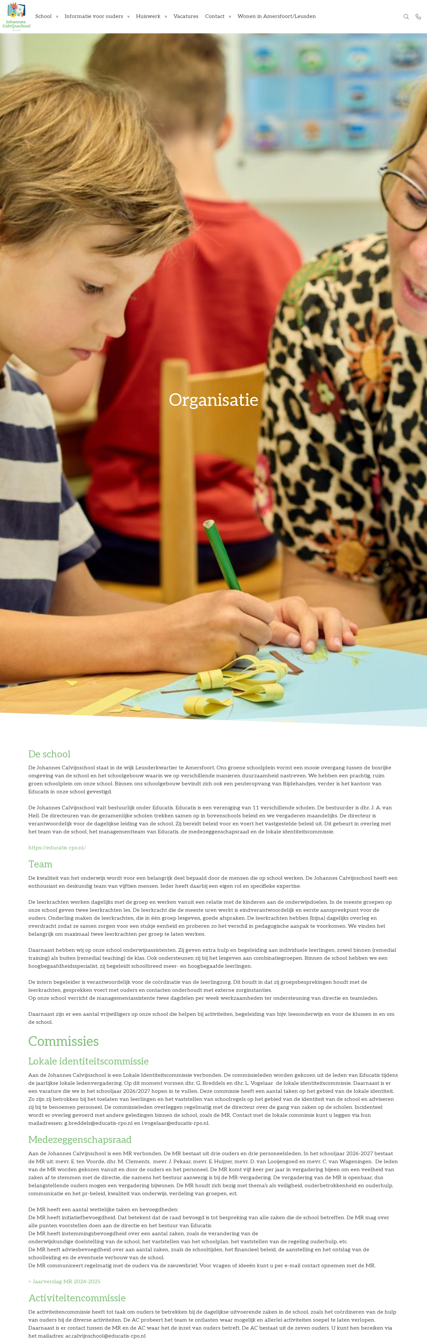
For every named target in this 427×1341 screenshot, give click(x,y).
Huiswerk (148, 16)
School (43, 16)
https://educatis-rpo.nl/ (57, 848)
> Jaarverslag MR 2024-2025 (64, 1282)
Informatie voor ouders (94, 16)
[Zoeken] (406, 16)
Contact (215, 16)
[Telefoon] (418, 16)
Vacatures (185, 16)
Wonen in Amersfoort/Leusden (277, 16)
